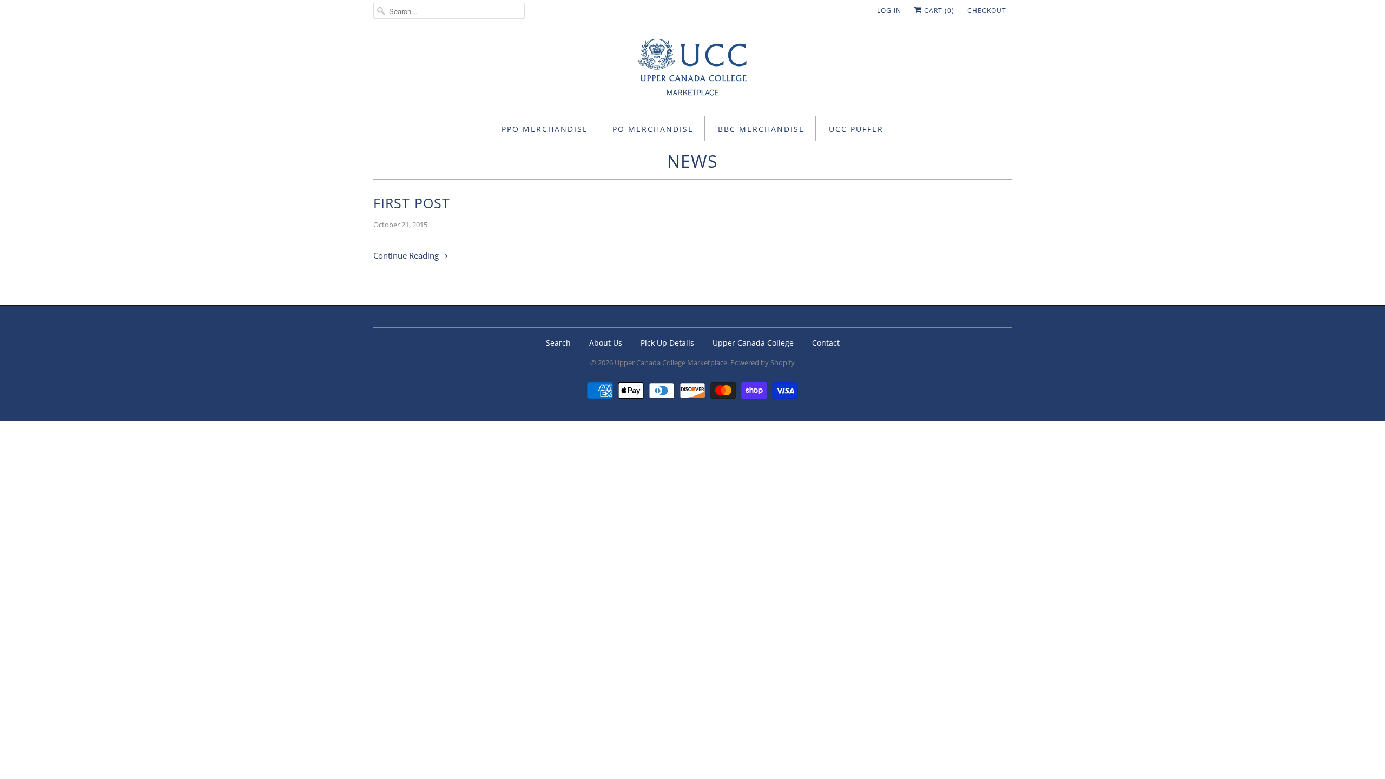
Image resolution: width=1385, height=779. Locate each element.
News (692, 161)
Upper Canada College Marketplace (671, 362)
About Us (605, 343)
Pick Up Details (667, 343)
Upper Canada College (753, 343)
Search (558, 343)
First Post (411, 203)
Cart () (938, 10)
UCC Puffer (856, 129)
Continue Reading (407, 255)
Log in (889, 10)
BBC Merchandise (761, 129)
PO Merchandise (653, 129)
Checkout (986, 10)
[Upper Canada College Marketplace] (692, 71)
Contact (826, 343)
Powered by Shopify (762, 362)
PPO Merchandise (545, 129)
